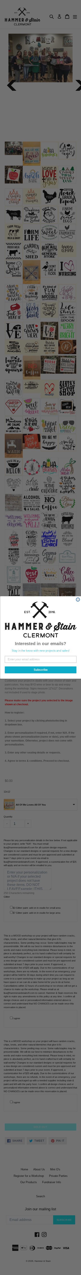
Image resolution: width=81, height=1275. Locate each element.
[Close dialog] (78, 599)
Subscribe (40, 669)
